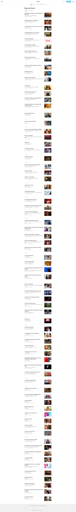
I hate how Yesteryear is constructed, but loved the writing (33, 105)
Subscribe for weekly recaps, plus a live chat (31, 52)
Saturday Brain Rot (27, 298)
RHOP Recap (26, 389)
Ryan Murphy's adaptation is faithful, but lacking (32, 46)
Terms (40, 505)
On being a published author (30, 380)
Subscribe (68, 1)
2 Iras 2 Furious (27, 360)
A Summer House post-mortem (29, 93)
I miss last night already (29, 261)
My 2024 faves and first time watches (30, 426)
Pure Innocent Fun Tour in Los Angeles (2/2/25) (32, 465)
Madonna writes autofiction (30, 77)
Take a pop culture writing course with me (33, 65)
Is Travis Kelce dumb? (29, 255)
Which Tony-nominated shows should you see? (33, 366)
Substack (33, 510)
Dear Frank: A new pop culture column (30, 346)
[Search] (63, 1)
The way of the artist (29, 156)
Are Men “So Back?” (29, 170)
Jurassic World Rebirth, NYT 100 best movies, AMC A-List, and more (34, 305)
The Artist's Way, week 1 (28, 157)
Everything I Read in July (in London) (32, 32)
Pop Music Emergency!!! (29, 483)
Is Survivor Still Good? (29, 345)
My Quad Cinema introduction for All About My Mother (33, 130)
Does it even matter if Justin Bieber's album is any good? (34, 311)
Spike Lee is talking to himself (31, 240)
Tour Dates (26, 414)
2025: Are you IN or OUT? (30, 431)
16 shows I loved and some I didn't (30, 440)
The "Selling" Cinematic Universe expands (31, 395)
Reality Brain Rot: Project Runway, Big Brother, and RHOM (33, 270)
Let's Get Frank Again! (29, 38)
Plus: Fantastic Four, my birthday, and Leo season (32, 292)
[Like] (25, 101)
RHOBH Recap (27, 401)
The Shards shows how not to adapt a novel (33, 26)
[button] (31, 4)
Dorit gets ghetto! (28, 400)
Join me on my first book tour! (31, 412)
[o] (48, 100)
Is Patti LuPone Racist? (29, 327)
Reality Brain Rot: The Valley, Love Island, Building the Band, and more (34, 286)
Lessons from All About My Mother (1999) (33, 129)
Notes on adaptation (29, 135)
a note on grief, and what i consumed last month (33, 276)
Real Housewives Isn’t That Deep (31, 20)
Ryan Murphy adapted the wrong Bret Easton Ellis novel (34, 14)
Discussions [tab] (31, 10)
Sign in (73, 1)
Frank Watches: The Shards (30, 44)
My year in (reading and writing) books (32, 164)
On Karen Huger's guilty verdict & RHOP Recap (32, 446)
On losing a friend (27, 186)
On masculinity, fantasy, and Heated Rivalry (31, 172)
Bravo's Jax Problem (29, 284)
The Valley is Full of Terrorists (31, 351)
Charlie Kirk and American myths (31, 220)
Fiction (26, 122)
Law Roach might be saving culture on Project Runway (34, 268)
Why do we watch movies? (30, 57)
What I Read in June (29, 71)
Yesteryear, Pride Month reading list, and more (32, 106)
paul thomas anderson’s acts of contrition (33, 205)
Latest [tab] (26, 10)
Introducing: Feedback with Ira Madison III (33, 98)
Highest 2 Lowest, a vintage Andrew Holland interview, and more (34, 242)
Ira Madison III (30, 16)
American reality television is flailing (32, 234)
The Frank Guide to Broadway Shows (30, 367)
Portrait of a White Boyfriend (30, 121)
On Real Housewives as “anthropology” (30, 21)
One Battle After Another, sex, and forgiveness (32, 206)
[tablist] (29, 11)
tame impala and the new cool (31, 199)
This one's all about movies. (30, 303)
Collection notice (44, 505)
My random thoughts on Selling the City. (33, 394)
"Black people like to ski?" (30, 191)
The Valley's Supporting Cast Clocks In (32, 339)
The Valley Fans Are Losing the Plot (32, 333)
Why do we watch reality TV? (30, 91)
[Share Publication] (65, 1)
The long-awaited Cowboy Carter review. (33, 290)
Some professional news (30, 113)
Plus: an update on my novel (29, 72)
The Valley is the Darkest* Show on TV (32, 372)
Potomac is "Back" (28, 419)
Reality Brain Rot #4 (28, 229)
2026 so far (27, 142)
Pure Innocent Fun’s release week (30, 381)
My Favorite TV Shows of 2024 (31, 439)
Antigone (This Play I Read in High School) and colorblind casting (33, 137)
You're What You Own (29, 148)
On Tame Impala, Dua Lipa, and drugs (30, 200)
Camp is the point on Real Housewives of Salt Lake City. (34, 490)
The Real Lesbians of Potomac (31, 388)
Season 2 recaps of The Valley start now (31, 373)
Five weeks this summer (28, 66)
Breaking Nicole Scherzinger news (30, 484)
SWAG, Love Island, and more (29, 312)
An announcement (27, 114)
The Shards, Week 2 (28, 27)
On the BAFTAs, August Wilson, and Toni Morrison (32, 149)
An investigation (27, 256)
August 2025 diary (27, 248)
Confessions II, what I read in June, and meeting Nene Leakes (34, 78)
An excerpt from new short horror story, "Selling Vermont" (33, 192)
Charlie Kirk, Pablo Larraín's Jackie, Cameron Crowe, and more (33, 222)
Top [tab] (28, 10)
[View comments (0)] (31, 30)
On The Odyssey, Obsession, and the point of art (32, 58)
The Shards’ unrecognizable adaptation (30, 15)
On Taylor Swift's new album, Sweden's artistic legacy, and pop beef (33, 213)
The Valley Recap (27, 334)
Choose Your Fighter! (29, 496)
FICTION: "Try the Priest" (29, 177)
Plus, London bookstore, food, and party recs (31, 33)
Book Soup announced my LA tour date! (31, 466)
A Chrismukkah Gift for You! (30, 471)
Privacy (38, 505)
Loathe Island (27, 85)
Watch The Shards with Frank (31, 51)
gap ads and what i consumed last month (33, 247)
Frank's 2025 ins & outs (28, 432)
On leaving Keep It (27, 320)
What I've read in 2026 (28, 143)
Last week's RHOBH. (29, 457)
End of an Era (27, 319)
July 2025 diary (27, 277)
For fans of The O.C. (28, 472)
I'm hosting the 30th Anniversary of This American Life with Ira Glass (33, 358)
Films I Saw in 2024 (28, 425)
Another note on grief (29, 185)
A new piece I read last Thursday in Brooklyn (31, 178)
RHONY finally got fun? (29, 406)
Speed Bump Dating (29, 477)
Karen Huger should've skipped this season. (33, 445)
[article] (38, 15)
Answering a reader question (29, 328)
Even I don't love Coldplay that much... (32, 297)
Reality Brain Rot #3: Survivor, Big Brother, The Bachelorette (34, 235)
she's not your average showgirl (31, 211)
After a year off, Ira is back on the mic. (30, 99)
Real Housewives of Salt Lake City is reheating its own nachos (34, 228)
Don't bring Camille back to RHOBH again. (33, 451)
